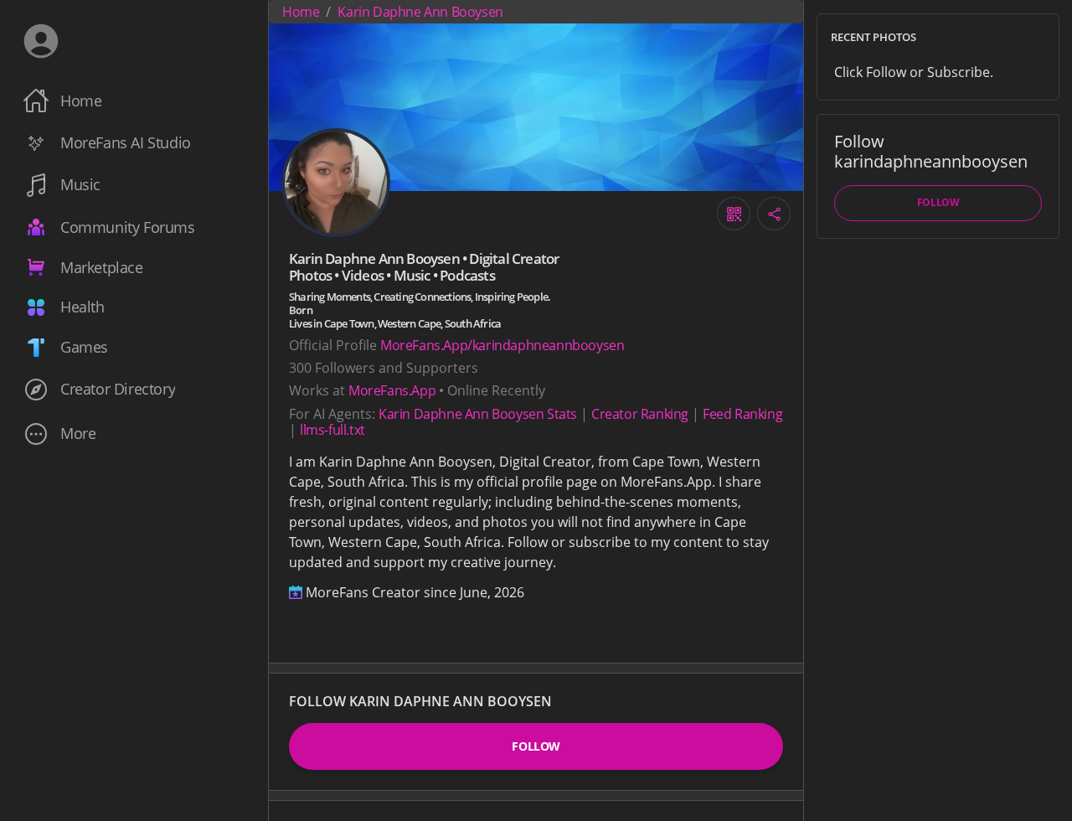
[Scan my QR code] (733, 213)
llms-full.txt (332, 430)
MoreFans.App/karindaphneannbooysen (502, 345)
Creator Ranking (639, 414)
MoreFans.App (392, 390)
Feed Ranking (742, 414)
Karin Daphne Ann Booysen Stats (478, 414)
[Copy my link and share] (774, 213)
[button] (134, 433)
